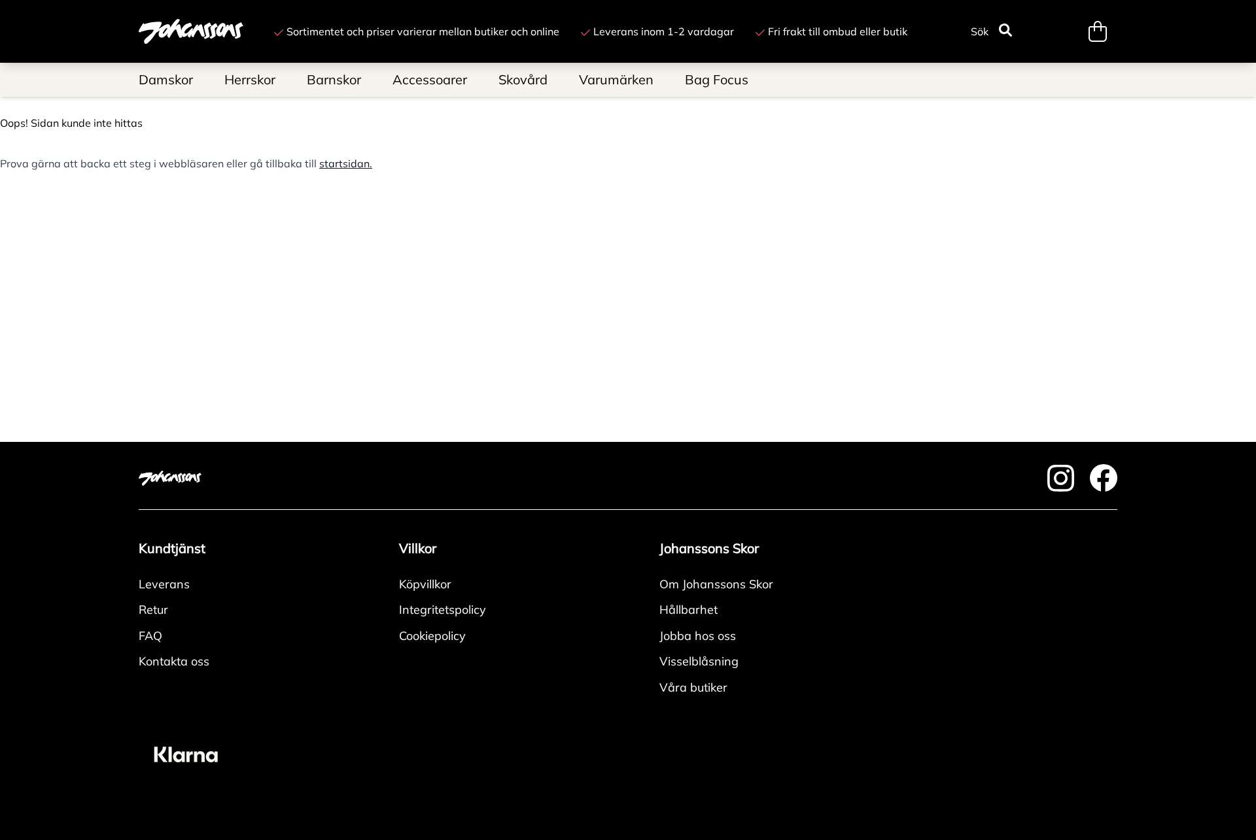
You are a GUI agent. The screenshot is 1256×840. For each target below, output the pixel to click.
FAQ (150, 635)
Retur (153, 609)
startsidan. (345, 163)
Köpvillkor (425, 584)
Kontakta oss (174, 661)
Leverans (164, 584)
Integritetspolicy (442, 609)
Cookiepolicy (432, 635)
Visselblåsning (699, 661)
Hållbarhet (688, 609)
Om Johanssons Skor (716, 584)
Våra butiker (693, 687)
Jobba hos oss (697, 635)
